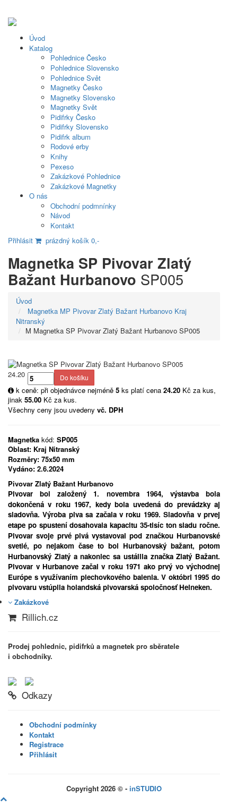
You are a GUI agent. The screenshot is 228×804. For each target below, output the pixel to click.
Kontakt (62, 225)
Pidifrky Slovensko (79, 127)
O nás (38, 196)
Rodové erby (69, 146)
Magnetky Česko (76, 87)
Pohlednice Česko (78, 58)
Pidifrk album (70, 137)
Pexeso (62, 166)
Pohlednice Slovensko (84, 68)
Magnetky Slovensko (82, 97)
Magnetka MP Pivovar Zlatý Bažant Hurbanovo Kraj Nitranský (101, 316)
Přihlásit (20, 240)
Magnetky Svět (73, 107)
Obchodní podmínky (63, 725)
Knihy (59, 156)
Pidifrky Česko (72, 117)
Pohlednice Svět (75, 78)
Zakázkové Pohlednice (85, 176)
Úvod (37, 38)
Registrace (46, 744)
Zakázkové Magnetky (83, 186)
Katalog (40, 48)
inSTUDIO (145, 788)
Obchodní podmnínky (83, 206)
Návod (60, 215)
